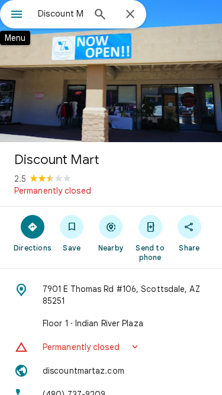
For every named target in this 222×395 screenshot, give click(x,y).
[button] (111, 347)
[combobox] (60, 14)
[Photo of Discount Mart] (111, 71)
